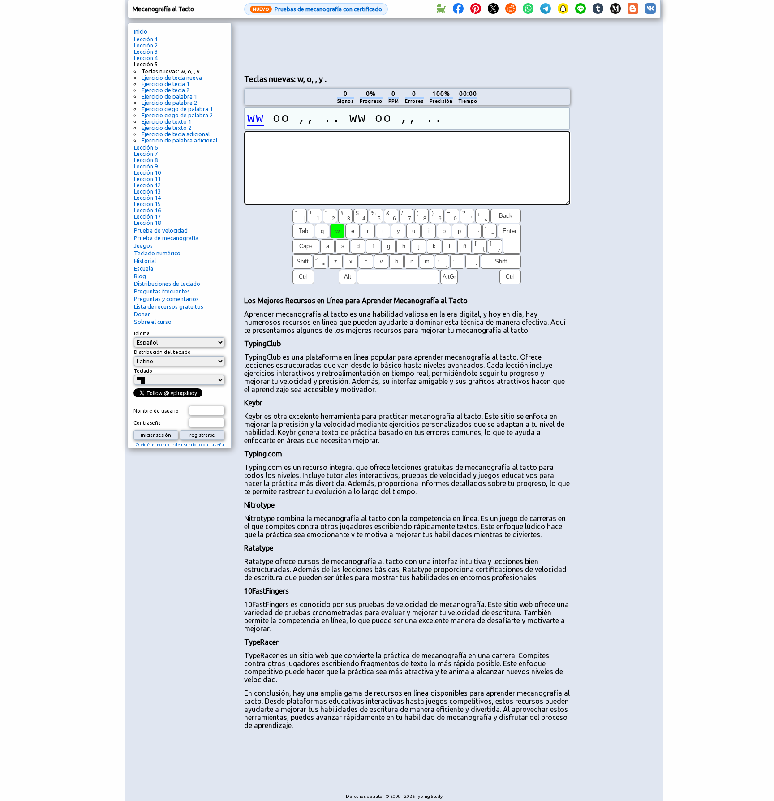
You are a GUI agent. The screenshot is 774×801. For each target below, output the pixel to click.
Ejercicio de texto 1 (166, 121)
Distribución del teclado (162, 352)
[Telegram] (545, 9)
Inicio (140, 31)
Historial (145, 261)
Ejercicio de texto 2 (166, 128)
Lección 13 (147, 191)
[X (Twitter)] (493, 9)
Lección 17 (147, 216)
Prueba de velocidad (161, 230)
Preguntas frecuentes (162, 291)
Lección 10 (147, 172)
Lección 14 (147, 197)
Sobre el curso (153, 322)
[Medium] (615, 9)
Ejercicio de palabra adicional (179, 140)
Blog (140, 276)
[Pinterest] (475, 9)
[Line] (580, 9)
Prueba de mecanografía (166, 238)
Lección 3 (146, 51)
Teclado (143, 371)
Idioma (142, 333)
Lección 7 (146, 154)
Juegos (143, 245)
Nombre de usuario (156, 410)
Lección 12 (147, 185)
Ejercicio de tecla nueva (172, 77)
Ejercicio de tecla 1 (165, 84)
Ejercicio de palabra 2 (169, 102)
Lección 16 (147, 210)
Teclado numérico (157, 253)
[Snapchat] (563, 9)
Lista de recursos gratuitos (168, 306)
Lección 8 (146, 160)
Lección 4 (146, 58)
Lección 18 (147, 223)
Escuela (143, 268)
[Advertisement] (407, 45)
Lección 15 (147, 204)
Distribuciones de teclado (167, 283)
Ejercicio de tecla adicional (176, 134)
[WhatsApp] (528, 9)
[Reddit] (510, 9)
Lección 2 (146, 45)
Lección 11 (147, 179)
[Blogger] (633, 9)
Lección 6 (146, 147)
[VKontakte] (650, 9)
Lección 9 (146, 166)
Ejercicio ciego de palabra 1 (177, 109)
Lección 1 (146, 39)
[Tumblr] (598, 9)
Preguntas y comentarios (166, 299)
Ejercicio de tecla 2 (165, 90)
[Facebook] (458, 9)
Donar (142, 314)
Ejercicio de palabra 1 (169, 96)
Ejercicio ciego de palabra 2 (177, 115)
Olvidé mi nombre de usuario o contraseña (179, 444)
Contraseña (147, 423)
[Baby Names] (440, 9)
